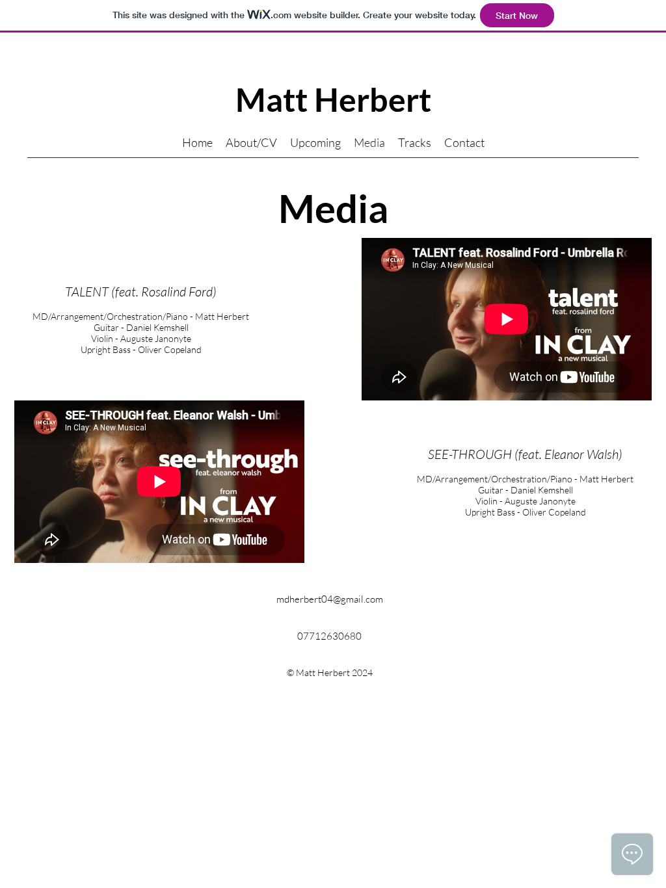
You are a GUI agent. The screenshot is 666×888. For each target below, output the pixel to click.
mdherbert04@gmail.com (329, 599)
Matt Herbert (333, 99)
